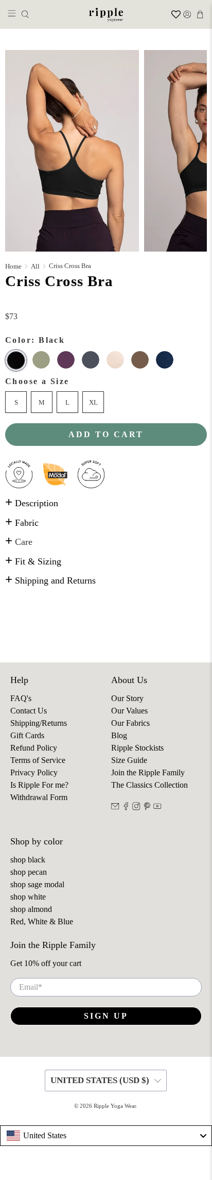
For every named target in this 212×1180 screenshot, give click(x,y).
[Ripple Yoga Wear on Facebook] (126, 807)
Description (31, 503)
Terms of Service (37, 760)
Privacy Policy (34, 772)
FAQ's (20, 698)
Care (18, 542)
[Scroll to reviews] (106, 304)
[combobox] (106, 1135)
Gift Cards (27, 735)
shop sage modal (37, 884)
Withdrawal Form (38, 797)
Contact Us (28, 710)
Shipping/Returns (38, 723)
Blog (119, 735)
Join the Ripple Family (148, 772)
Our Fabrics (130, 723)
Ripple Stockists (137, 747)
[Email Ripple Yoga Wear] (115, 807)
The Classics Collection (149, 784)
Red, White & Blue (41, 921)
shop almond (31, 909)
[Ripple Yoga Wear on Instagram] (136, 807)
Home (13, 266)
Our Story (127, 698)
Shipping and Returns (50, 580)
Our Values (129, 710)
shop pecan (28, 872)
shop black (27, 859)
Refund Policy (33, 747)
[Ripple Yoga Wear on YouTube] (157, 807)
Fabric (22, 523)
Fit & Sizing (33, 561)
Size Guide (129, 760)
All (35, 266)
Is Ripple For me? (39, 784)
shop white (28, 896)
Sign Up (106, 1015)
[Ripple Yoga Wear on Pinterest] (147, 807)
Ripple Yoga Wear (115, 1106)
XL (93, 402)
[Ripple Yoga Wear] (106, 14)
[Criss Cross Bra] (72, 151)
